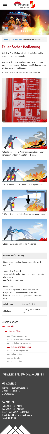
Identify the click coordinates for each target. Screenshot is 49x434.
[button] (3, 22)
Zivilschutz (15, 358)
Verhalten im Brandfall (20, 339)
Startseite (10, 326)
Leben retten (16, 354)
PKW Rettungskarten (19, 350)
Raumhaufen (16, 361)
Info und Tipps (16, 39)
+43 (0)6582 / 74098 (14, 406)
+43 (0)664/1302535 (21, 412)
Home (6, 39)
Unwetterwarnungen (19, 336)
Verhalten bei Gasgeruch (21, 343)
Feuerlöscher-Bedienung (21, 346)
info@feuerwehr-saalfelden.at (20, 415)
